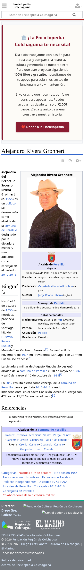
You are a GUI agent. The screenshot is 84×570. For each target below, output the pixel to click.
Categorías (8, 473)
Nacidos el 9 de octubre (35, 473)
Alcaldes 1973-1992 (53, 482)
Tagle (48, 440)
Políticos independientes (19, 482)
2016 (12, 274)
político (11, 203)
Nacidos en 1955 (66, 473)
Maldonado (60, 440)
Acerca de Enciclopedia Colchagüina (26, 565)
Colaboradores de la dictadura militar (29, 495)
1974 (25, 355)
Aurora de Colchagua (65, 544)
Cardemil (12, 440)
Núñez (67, 435)
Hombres (32, 477)
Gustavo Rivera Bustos (7, 341)
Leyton (24, 440)
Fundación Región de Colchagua (35, 539)
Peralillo (58, 264)
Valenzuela (36, 440)
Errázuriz (9, 435)
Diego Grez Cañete (34, 544)
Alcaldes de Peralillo (17, 486)
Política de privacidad (16, 560)
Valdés (47, 435)
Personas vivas (13, 477)
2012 (4, 274)
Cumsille (49, 449)
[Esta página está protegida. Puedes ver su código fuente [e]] (63, 161)
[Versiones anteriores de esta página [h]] (70, 161)
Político (42, 332)
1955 (60, 319)
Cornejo (34, 444)
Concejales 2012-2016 (49, 486)
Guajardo (46, 444)
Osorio (23, 444)
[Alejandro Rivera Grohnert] (51, 212)
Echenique (35, 435)
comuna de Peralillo (33, 371)
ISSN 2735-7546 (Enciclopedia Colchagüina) (31, 535)
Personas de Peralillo (56, 477)
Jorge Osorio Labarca (50, 295)
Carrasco (21, 435)
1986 (76, 371)
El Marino (7, 548)
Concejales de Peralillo (18, 491)
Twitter (17, 515)
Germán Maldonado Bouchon (55, 286)
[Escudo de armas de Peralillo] (77, 442)
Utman (38, 449)
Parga (57, 435)
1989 (55, 375)
